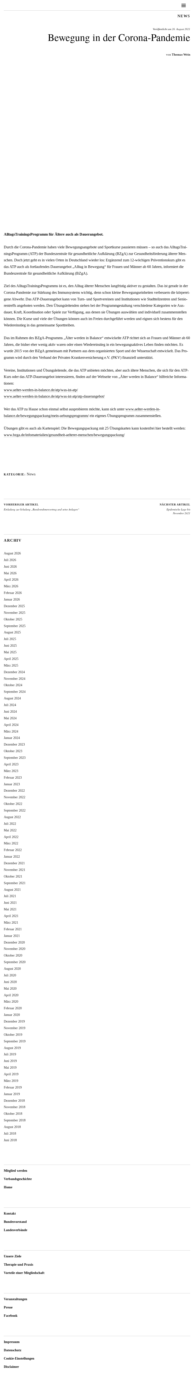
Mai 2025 (10, 652)
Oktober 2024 (13, 685)
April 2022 (11, 837)
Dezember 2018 (14, 1100)
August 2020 (12, 968)
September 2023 (15, 757)
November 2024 (14, 678)
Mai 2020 (10, 988)
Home (8, 1187)
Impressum (12, 1342)
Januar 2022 (12, 856)
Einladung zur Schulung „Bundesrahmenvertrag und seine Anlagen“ (41, 507)
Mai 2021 (10, 909)
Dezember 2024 (14, 672)
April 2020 (11, 995)
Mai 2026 (10, 573)
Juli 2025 (10, 639)
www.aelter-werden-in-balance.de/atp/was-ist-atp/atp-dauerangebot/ (54, 396)
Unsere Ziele (12, 1256)
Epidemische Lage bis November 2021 (175, 509)
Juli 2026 (10, 560)
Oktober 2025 (13, 619)
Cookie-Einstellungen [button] (19, 1358)
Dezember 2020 (14, 942)
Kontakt (10, 1213)
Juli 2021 (10, 896)
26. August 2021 (181, 29)
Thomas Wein (181, 54)
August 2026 (12, 553)
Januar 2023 (12, 784)
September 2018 (15, 1120)
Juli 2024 (10, 705)
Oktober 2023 (13, 751)
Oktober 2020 (13, 955)
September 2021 (15, 883)
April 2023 (11, 764)
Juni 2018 (10, 1140)
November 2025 (14, 612)
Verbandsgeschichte (18, 1179)
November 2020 (14, 949)
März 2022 (11, 843)
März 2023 (11, 771)
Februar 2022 (13, 850)
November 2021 (14, 870)
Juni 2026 (10, 566)
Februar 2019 (13, 1087)
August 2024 (12, 698)
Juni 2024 (10, 711)
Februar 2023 (13, 777)
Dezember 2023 (14, 744)
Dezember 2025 (14, 606)
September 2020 (15, 962)
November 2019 (14, 1028)
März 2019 (11, 1081)
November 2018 (14, 1107)
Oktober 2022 (13, 804)
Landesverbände (15, 1230)
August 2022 (12, 817)
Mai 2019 (10, 1067)
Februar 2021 (13, 929)
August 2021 (12, 889)
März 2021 (11, 922)
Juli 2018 (10, 1133)
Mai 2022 (10, 830)
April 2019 (11, 1074)
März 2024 (11, 731)
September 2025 (15, 626)
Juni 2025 (10, 645)
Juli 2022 (10, 823)
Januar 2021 (12, 936)
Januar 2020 (12, 1015)
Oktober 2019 (13, 1034)
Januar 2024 (12, 738)
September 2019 (15, 1041)
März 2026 (11, 586)
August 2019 (12, 1048)
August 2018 (12, 1127)
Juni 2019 (10, 1061)
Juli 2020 (10, 975)
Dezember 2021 (14, 863)
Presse (8, 1307)
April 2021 (11, 916)
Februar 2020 (13, 1008)
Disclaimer (11, 1367)
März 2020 (11, 1001)
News (183, 16)
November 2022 (14, 797)
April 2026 (11, 579)
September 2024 (15, 692)
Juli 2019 (10, 1054)
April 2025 (11, 659)
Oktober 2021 (13, 876)
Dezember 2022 (14, 790)
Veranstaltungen (15, 1299)
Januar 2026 (12, 599)
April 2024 (11, 725)
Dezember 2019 (14, 1021)
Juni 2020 (10, 982)
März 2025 (11, 665)
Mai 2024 (10, 718)
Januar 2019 (12, 1094)
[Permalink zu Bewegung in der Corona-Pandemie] (97, 222)
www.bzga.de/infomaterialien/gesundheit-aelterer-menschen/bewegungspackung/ (64, 435)
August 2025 (12, 632)
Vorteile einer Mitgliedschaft (24, 1273)
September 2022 (15, 810)
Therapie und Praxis (18, 1264)
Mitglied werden (15, 1170)
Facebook (11, 1315)
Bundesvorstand (15, 1222)
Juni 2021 (10, 902)
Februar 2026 (13, 593)
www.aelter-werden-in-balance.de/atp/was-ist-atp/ (41, 390)
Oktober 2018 (13, 1113)
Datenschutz (12, 1350)
